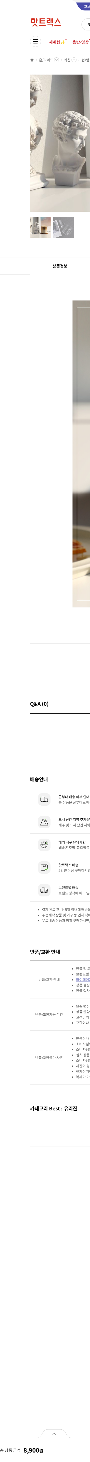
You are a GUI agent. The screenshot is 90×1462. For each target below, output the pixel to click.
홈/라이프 (46, 59)
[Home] (32, 60)
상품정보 (59, 266)
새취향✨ (57, 42)
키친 (67, 59)
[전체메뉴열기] (35, 41)
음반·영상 (80, 42)
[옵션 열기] (54, 1433)
